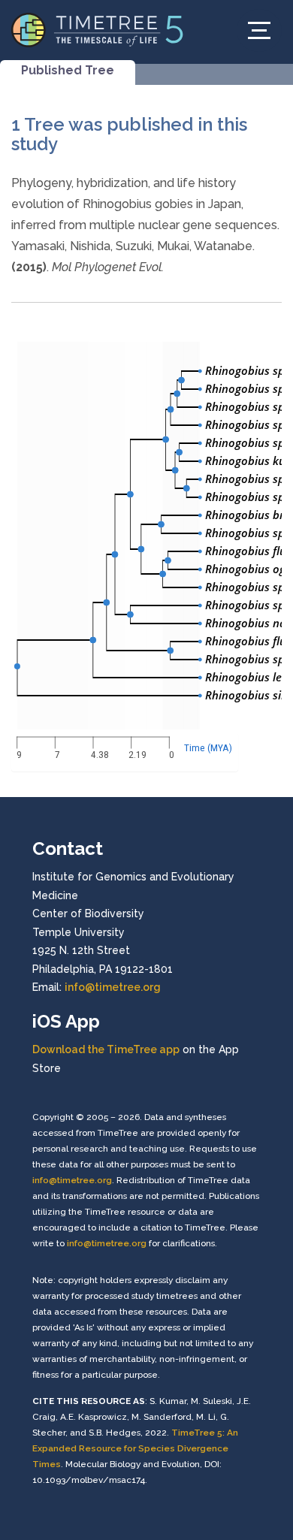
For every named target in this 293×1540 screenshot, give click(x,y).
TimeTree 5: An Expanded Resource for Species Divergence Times (135, 1448)
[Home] (97, 29)
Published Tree (67, 70)
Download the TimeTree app (106, 1049)
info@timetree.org (113, 987)
